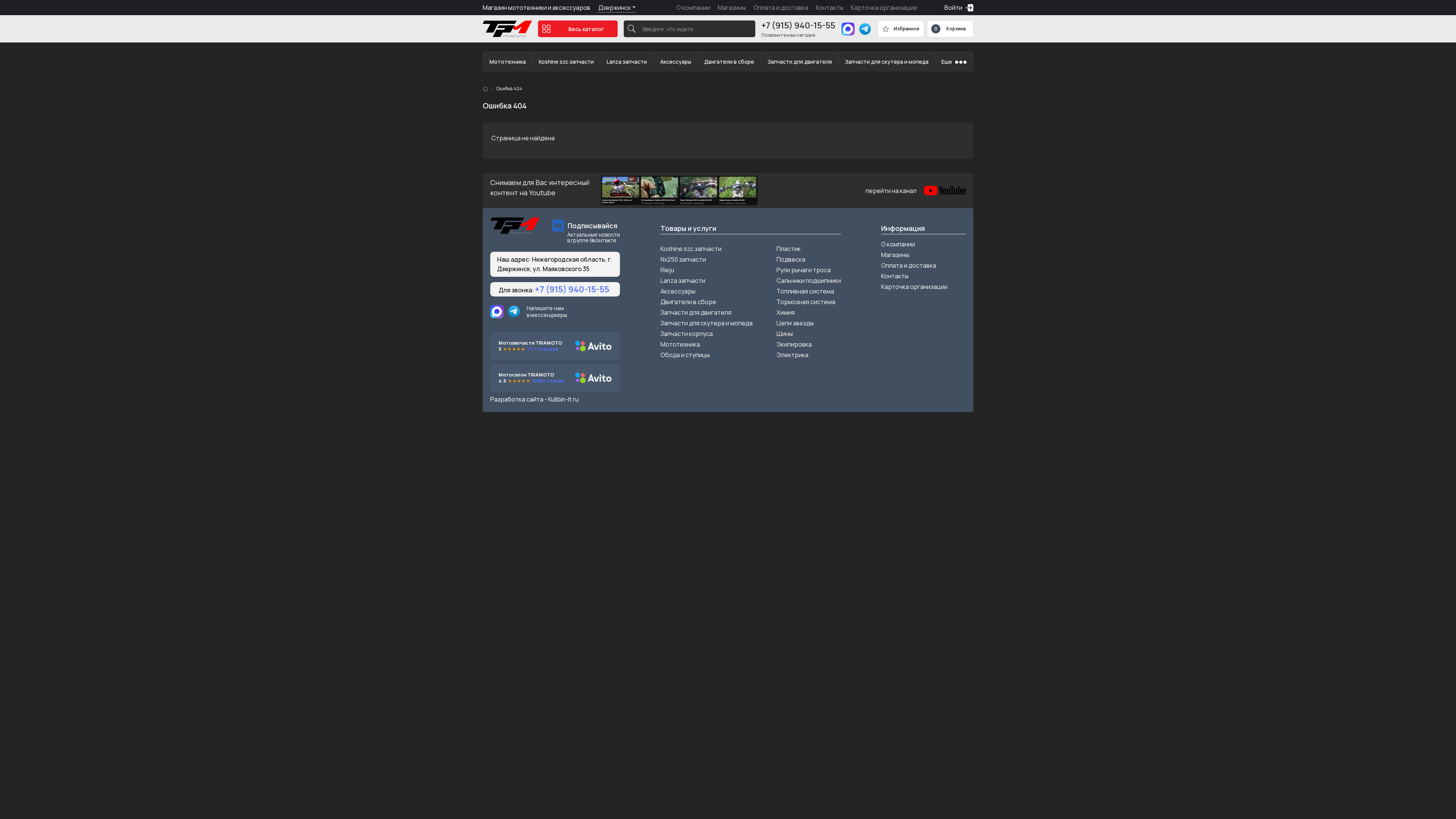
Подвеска (791, 259)
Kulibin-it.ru (563, 399)
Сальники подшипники (809, 280)
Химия (786, 312)
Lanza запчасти (627, 61)
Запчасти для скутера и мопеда (887, 61)
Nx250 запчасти (683, 259)
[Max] (848, 29)
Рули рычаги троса (804, 270)
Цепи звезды (795, 323)
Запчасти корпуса (687, 333)
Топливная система (805, 291)
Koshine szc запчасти (566, 61)
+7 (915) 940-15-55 (798, 25)
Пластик (789, 249)
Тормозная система (806, 302)
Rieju (667, 270)
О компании (693, 7)
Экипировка (794, 344)
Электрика (792, 355)
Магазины (732, 7)
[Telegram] (865, 29)
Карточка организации (884, 7)
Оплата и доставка (780, 7)
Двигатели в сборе (729, 61)
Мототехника (508, 61)
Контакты (829, 7)
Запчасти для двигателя (799, 61)
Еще (946, 61)
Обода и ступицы (685, 355)
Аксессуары (675, 61)
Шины (785, 333)
